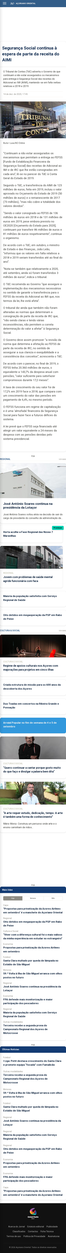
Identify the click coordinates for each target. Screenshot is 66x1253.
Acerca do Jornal (16, 1226)
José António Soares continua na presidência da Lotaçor (27, 505)
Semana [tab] (33, 898)
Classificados (19, 1231)
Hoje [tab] (12, 898)
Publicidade (52, 1226)
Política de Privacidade (34, 1236)
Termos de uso (13, 1236)
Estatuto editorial (35, 1226)
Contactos (33, 1231)
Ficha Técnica (47, 1231)
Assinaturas (54, 1236)
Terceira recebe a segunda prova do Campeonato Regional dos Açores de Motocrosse (25, 1029)
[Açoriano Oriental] (33, 1219)
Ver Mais (62, 459)
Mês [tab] (53, 898)
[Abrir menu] (5, 3)
